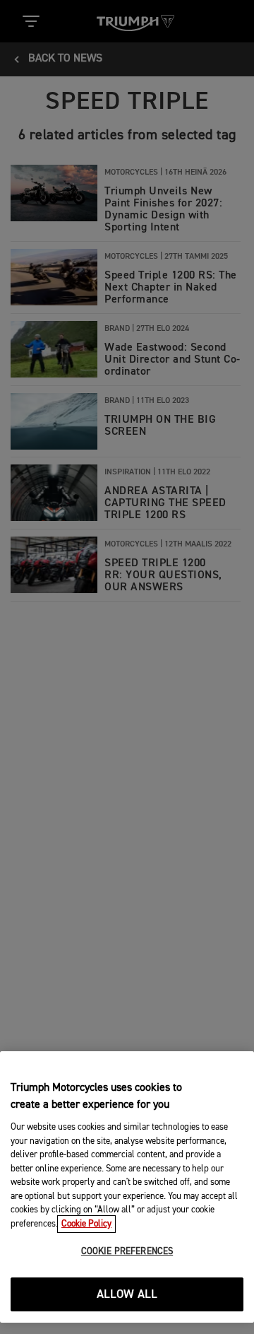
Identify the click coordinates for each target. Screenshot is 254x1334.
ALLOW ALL (127, 1295)
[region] (127, 1187)
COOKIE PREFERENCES (127, 1251)
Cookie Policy (86, 1224)
